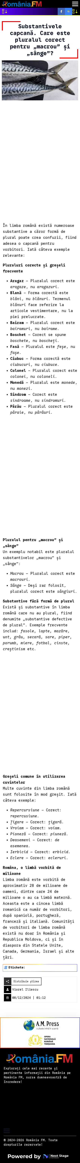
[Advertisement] (40, 161)
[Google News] (68, 11)
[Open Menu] (75, 4)
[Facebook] (61, 11)
